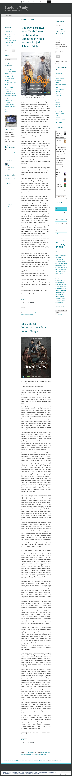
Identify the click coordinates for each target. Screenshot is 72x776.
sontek (38, 754)
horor (60, 273)
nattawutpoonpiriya (27, 754)
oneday (40, 312)
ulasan (26, 314)
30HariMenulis (59, 259)
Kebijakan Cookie (35, 773)
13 (61, 219)
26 (59, 227)
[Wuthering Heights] (65, 175)
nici (58, 286)
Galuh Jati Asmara (59, 89)
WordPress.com (58, 760)
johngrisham (58, 278)
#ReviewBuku (59, 257)
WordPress (57, 91)
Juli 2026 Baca (8, 33)
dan (63, 267)
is (65, 275)
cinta (60, 267)
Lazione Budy (16, 8)
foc (60, 271)
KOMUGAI (57, 97)
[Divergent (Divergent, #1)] (65, 182)
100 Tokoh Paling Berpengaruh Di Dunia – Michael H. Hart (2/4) (10, 87)
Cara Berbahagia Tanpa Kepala (59, 133)
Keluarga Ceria (58, 99)
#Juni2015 (58, 255)
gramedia (63, 271)
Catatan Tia (58, 80)
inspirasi (63, 275)
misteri (56, 284)
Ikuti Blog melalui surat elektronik (60, 31)
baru (56, 263)
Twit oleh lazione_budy (10, 178)
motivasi (60, 284)
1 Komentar (30, 314)
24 (56, 227)
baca (61, 261)
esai (59, 269)
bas (42, 752)
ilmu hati (57, 77)
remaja (59, 290)
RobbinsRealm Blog (59, 78)
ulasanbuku (63, 300)
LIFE (56, 88)
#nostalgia (63, 255)
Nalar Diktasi (58, 93)
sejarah (61, 294)
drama (56, 269)
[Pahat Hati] (65, 143)
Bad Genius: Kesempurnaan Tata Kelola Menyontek (33, 327)
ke (61, 278)
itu (59, 277)
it (58, 277)
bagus (63, 261)
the (62, 298)
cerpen (57, 267)
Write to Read (58, 111)
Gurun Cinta (7, 38)
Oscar (58, 288)
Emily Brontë (59, 176)
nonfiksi (61, 286)
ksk (56, 282)
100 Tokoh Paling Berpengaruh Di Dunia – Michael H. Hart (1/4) (10, 71)
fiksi (65, 269)
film (27, 312)
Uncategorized (31, 752)
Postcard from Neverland (10, 34)
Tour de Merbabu (9, 42)
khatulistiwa (58, 280)
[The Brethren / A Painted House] (65, 186)
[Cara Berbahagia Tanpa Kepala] (65, 134)
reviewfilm (63, 292)
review (44, 312)
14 (62, 219)
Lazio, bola (63, 240)
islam (56, 277)
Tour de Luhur (8, 36)
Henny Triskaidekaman (60, 137)
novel (58, 241)
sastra (57, 294)
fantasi (62, 269)
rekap (56, 290)
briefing (61, 263)
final (59, 271)
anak (56, 261)
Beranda (6, 15)
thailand (23, 314)
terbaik (62, 296)
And (59, 261)
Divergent (58, 179)
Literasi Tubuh (58, 95)
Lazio (59, 240)
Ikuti (58, 56)
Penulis (61, 288)
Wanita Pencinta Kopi (60, 119)
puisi (64, 288)
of (55, 288)
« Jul (56, 233)
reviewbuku (58, 292)
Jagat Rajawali (8, 31)
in (62, 273)
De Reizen (57, 117)
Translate (60, 314)
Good (49, 752)
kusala (58, 282)
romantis (47, 312)
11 (57, 219)
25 (57, 227)
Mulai (49, 1)
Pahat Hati (58, 140)
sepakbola (58, 296)
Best (59, 263)
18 (57, 223)
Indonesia (57, 275)
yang (61, 302)
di (66, 267)
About (10, 15)
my (56, 286)
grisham (57, 273)
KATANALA (57, 82)
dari (65, 267)
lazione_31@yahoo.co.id (10, 206)
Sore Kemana (58, 73)
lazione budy (39, 48)
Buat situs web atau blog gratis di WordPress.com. (13, 760)
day (35, 312)
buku (65, 263)
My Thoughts (58, 106)
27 (61, 227)
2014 (64, 259)
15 (64, 219)
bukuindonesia (58, 265)
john (61, 277)
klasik (62, 280)
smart (36, 754)
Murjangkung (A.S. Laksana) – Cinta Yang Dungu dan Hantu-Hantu (10, 93)
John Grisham (59, 188)
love (64, 282)
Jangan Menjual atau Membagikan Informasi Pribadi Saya (36, 760)
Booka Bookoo (58, 75)
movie (64, 284)
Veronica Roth (59, 180)
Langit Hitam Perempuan (10, 40)
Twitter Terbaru (10, 175)
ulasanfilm (57, 302)
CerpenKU (57, 104)
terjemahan (58, 298)
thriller (64, 298)
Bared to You (8, 111)
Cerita (63, 265)
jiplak (22, 754)
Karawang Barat (8, 204)
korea (65, 280)
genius (46, 752)
